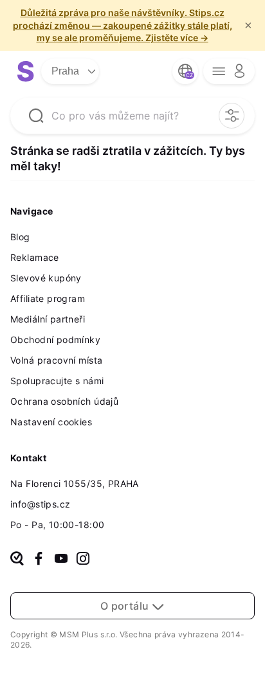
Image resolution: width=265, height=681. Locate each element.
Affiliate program (47, 298)
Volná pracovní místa (56, 360)
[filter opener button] (231, 115)
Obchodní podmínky (55, 339)
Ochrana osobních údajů (64, 401)
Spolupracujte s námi (57, 380)
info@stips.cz (40, 504)
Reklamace (34, 257)
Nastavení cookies (51, 421)
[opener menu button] (229, 71)
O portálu (126, 605)
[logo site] (25, 71)
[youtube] (61, 559)
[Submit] (36, 115)
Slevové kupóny (46, 277)
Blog (20, 236)
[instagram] (83, 559)
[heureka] (17, 559)
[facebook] (39, 559)
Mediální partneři (47, 319)
